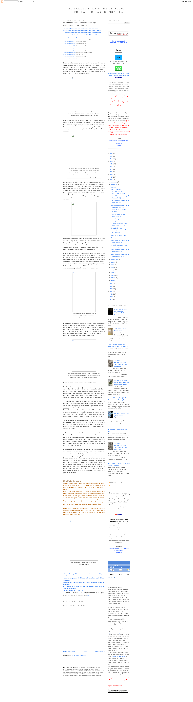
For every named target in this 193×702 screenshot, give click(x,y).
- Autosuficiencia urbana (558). (69, 58)
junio (112, 267)
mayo (113, 270)
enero (113, 280)
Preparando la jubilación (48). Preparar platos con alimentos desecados (121, 382)
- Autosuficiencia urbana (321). (69, 41)
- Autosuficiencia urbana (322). (69, 43)
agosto (113, 262)
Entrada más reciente (69, 651)
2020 (111, 169)
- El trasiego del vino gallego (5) (71, 37)
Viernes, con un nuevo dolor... (119, 238)
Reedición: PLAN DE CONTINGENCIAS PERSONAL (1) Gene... (118, 191)
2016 (111, 179)
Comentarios (114, 486)
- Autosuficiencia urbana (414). (69, 56)
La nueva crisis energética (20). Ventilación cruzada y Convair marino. (121, 414)
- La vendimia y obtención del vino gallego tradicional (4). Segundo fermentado (82, 34)
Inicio (85, 651)
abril (112, 272)
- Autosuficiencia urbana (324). (69, 47)
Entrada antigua (100, 651)
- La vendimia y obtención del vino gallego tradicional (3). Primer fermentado (82, 32)
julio (112, 264)
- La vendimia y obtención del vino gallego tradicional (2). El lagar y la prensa (82, 30)
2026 (111, 153)
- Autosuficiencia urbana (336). (69, 50)
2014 (111, 286)
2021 (111, 166)
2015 (111, 283)
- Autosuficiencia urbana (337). (69, 52)
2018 (111, 174)
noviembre (114, 184)
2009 (111, 299)
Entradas (113, 482)
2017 (111, 177)
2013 (111, 289)
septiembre (114, 259)
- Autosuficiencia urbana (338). (69, 54)
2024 (111, 159)
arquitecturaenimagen (114, 633)
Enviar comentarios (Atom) (79, 655)
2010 (111, 296)
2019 (111, 172)
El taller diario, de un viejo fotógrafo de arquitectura (96, 10)
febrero (113, 278)
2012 (111, 291)
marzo (113, 275)
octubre (113, 187)
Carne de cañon (115, 232)
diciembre (114, 182)
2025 (111, 156)
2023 (111, 161)
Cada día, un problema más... (119, 235)
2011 (111, 294)
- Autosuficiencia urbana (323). (69, 45)
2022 (111, 164)
